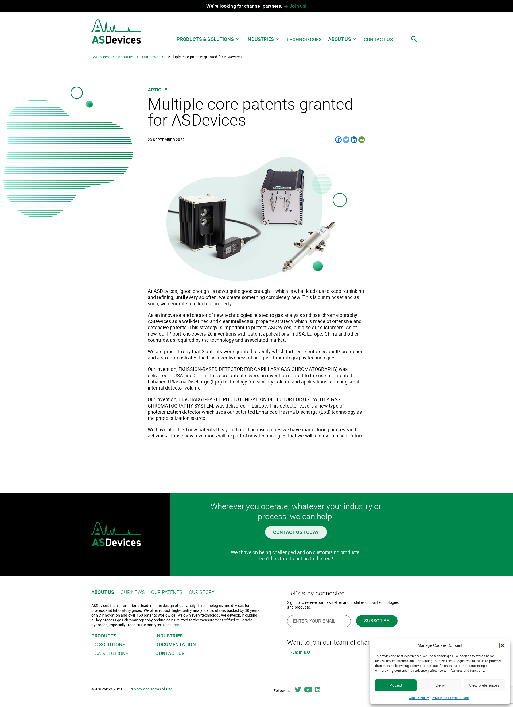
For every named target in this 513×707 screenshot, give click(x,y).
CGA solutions (110, 653)
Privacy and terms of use (450, 698)
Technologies (304, 39)
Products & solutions (205, 39)
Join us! (297, 6)
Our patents (166, 592)
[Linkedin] (354, 139)
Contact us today (296, 532)
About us (339, 39)
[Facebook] (338, 139)
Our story (202, 592)
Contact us (378, 39)
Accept (396, 685)
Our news (133, 592)
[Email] (361, 139)
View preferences (484, 685)
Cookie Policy (419, 698)
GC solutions (108, 644)
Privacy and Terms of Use (151, 688)
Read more (172, 624)
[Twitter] (346, 139)
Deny (440, 685)
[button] (502, 645)
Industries (260, 39)
